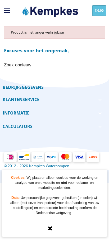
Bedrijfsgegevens (23, 87)
